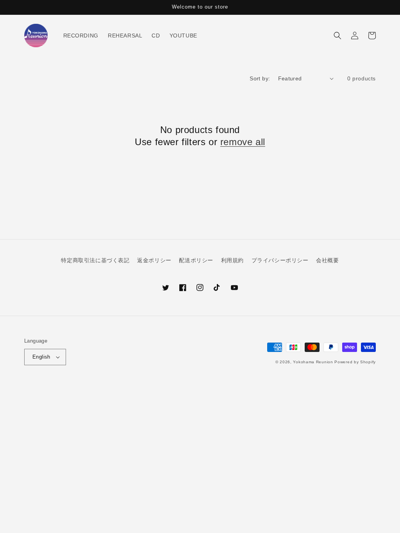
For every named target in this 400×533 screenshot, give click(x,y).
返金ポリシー (154, 260)
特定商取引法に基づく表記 (95, 260)
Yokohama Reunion (313, 362)
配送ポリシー (196, 260)
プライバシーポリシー (280, 260)
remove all (242, 142)
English (41, 357)
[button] (337, 35)
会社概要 (327, 260)
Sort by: (260, 78)
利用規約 (232, 260)
